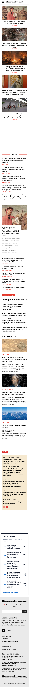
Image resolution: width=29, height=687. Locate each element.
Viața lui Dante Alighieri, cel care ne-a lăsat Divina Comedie (14, 23)
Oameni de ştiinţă (7, 389)
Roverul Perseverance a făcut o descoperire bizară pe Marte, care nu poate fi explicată (13, 178)
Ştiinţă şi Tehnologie (9, 336)
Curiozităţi (5, 354)
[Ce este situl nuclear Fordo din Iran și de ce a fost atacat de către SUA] (14, 34)
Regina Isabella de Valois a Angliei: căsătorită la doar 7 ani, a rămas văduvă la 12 (14, 494)
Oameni (3, 659)
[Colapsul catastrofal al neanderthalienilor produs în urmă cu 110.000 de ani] (14, 58)
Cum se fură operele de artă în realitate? (14, 287)
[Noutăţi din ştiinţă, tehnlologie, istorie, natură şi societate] (15, 2)
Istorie (5, 490)
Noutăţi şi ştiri (6, 665)
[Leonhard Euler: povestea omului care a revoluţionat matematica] (14, 380)
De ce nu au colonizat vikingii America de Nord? (12, 502)
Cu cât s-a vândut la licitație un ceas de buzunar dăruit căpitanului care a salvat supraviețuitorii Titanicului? (13, 484)
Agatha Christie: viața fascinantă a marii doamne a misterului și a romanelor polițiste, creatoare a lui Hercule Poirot (13, 307)
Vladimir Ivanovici (7, 364)
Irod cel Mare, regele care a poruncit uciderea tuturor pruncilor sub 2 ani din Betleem (13, 281)
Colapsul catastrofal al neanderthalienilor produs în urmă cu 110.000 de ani (14, 69)
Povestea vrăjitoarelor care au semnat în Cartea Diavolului (14, 274)
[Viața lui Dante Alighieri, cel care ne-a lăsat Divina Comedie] (14, 13)
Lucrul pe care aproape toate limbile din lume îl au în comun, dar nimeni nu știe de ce (14, 461)
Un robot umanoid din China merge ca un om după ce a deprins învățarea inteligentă (14, 116)
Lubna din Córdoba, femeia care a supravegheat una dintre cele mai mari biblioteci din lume (14, 92)
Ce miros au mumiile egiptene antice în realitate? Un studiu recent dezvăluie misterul (14, 169)
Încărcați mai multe (14, 442)
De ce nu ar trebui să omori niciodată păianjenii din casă (12, 267)
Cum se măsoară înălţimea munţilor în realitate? (14, 426)
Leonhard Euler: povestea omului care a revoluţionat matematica (13, 393)
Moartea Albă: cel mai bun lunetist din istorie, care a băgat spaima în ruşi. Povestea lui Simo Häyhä (13, 260)
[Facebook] (3, 630)
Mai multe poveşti (8, 295)
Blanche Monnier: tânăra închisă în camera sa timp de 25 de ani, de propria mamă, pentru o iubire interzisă (14, 188)
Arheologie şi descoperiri (11, 457)
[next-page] (7, 507)
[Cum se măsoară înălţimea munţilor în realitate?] (14, 413)
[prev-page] (4, 507)
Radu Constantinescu (8, 227)
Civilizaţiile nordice (9, 499)
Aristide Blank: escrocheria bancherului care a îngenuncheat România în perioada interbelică (14, 329)
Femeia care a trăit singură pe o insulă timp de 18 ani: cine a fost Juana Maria (14, 314)
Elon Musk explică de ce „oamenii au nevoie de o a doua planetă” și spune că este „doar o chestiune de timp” (14, 197)
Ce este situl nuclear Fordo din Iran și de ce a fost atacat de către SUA (14, 45)
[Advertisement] (14, 138)
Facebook (8, 630)
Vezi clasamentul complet (10, 592)
